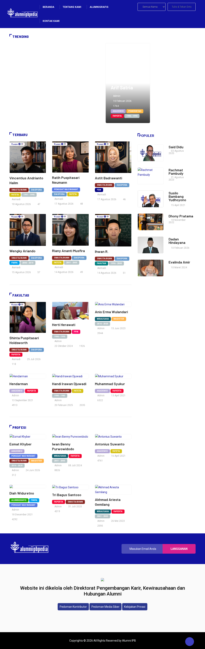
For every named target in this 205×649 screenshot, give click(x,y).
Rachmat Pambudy (176, 172)
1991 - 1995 (29, 195)
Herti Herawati (63, 324)
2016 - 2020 (102, 324)
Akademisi (118, 111)
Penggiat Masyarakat (66, 189)
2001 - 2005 (71, 262)
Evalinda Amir (179, 262)
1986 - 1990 (132, 116)
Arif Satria (122, 87)
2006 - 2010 (27, 263)
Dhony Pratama (181, 216)
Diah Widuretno (21, 493)
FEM (99, 190)
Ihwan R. (102, 251)
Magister (119, 319)
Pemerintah (134, 111)
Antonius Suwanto (110, 444)
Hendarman (18, 384)
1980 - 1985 (59, 396)
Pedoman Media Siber (105, 606)
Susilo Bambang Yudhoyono (177, 196)
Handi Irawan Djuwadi (69, 384)
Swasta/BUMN (19, 190)
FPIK (76, 332)
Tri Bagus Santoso (66, 495)
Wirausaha (103, 319)
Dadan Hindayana (177, 241)
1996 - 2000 (116, 263)
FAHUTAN (101, 263)
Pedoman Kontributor (73, 606)
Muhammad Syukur (110, 384)
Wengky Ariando (22, 251)
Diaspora (36, 190)
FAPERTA (117, 116)
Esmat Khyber (20, 444)
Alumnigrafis (18, 500)
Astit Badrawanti (108, 178)
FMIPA (14, 263)
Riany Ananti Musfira (68, 250)
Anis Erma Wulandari (111, 312)
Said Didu (176, 147)
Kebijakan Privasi (134, 606)
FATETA (15, 195)
